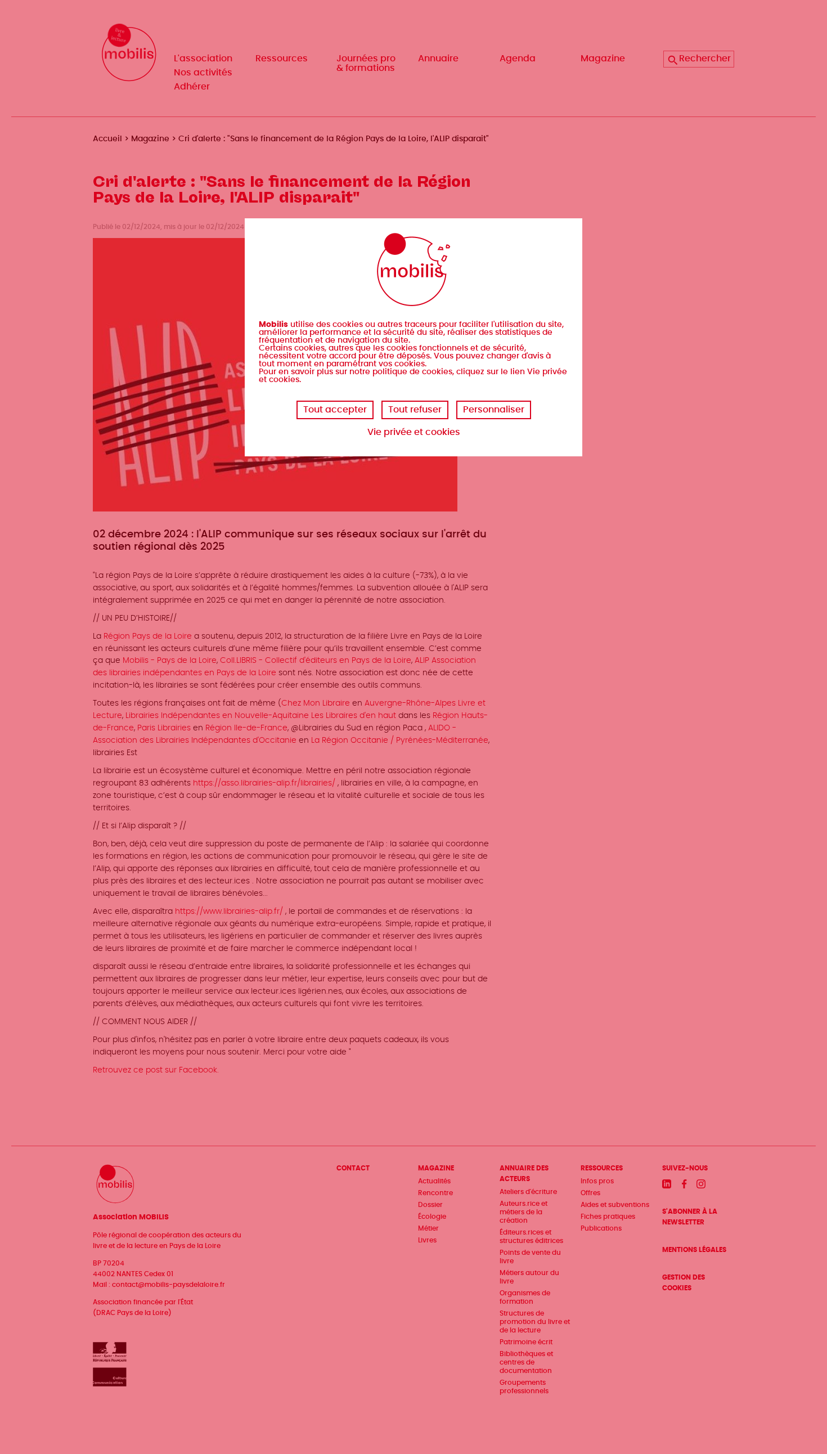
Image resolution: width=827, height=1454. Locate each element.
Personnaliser (493, 409)
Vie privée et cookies (413, 432)
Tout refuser (415, 409)
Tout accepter (335, 409)
